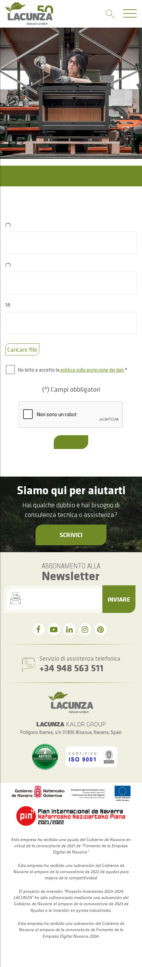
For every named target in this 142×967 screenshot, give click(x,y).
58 (7, 304)
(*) (8, 224)
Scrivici (71, 534)
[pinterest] (100, 629)
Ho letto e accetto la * (72, 370)
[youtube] (54, 629)
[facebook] (38, 629)
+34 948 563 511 (71, 667)
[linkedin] (69, 629)
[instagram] (85, 629)
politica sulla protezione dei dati (92, 370)
